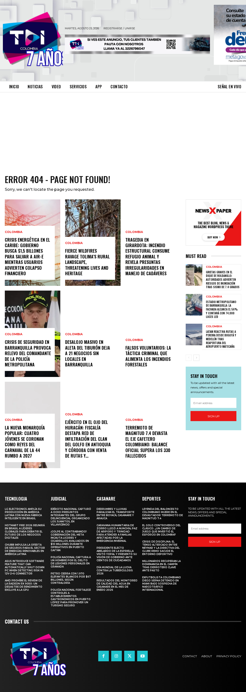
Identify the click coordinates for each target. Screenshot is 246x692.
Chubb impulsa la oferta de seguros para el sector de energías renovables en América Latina (25, 549)
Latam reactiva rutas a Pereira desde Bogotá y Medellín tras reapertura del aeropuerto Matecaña (221, 338)
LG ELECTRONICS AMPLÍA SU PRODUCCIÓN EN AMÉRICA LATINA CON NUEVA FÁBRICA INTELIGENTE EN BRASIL (23, 513)
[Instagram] (116, 656)
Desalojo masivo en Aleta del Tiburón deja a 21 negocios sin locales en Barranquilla (87, 353)
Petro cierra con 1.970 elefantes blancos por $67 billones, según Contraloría (71, 578)
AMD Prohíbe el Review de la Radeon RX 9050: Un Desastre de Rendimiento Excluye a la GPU (23, 585)
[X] (129, 656)
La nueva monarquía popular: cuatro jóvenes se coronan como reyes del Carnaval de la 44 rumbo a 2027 (25, 441)
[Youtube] (142, 656)
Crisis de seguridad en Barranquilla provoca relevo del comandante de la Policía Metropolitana (28, 353)
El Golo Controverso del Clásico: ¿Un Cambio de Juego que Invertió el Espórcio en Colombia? (161, 530)
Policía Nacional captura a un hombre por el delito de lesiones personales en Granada (71, 562)
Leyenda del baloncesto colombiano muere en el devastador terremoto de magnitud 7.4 (162, 513)
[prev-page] (189, 358)
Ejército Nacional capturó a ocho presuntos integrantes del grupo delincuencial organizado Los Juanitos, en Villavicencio (71, 516)
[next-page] (196, 358)
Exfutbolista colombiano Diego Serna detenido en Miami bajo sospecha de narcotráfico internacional (161, 583)
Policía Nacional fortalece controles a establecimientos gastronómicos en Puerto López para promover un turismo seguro (71, 597)
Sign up (214, 416)
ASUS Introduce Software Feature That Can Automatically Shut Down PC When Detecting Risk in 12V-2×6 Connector (24, 567)
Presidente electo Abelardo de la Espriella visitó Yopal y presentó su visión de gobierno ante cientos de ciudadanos (117, 554)
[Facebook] (103, 656)
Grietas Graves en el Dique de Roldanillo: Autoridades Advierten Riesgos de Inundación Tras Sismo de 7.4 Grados (223, 279)
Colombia (13, 232)
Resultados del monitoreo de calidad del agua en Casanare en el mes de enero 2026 (117, 585)
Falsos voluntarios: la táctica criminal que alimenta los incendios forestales (148, 356)
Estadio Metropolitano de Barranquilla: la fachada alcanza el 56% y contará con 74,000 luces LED (222, 309)
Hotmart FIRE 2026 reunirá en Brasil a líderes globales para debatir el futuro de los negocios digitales (25, 531)
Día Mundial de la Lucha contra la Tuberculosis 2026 (115, 570)
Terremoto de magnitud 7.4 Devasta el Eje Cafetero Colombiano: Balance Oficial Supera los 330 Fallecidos (147, 441)
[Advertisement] (123, 128)
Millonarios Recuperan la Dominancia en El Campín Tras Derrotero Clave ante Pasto (161, 566)
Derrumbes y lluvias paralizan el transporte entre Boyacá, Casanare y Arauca (115, 513)
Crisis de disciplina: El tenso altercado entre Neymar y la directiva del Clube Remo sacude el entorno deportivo (161, 548)
